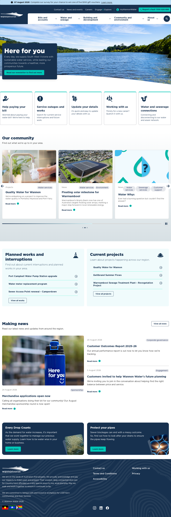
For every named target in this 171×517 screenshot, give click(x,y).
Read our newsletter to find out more (24, 72)
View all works (17, 300)
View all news (160, 323)
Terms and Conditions (105, 473)
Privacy (136, 473)
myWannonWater (128, 9)
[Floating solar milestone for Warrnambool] (85, 166)
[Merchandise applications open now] (43, 361)
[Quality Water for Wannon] (29, 166)
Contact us (59, 9)
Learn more (13, 449)
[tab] (82, 227)
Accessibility (100, 478)
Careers (88, 9)
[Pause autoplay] (166, 223)
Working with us (141, 468)
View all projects (103, 294)
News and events (75, 9)
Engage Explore (103, 9)
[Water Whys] (142, 166)
